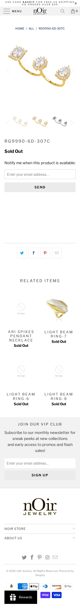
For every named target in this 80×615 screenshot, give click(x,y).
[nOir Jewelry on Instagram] (47, 558)
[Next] (71, 71)
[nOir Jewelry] (40, 11)
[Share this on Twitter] (22, 253)
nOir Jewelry (24, 571)
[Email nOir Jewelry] (55, 558)
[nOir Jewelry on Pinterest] (39, 558)
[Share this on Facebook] (33, 253)
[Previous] (8, 71)
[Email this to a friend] (57, 253)
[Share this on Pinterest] (45, 253)
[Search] (64, 11)
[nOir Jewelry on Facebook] (32, 558)
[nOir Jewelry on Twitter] (24, 558)
